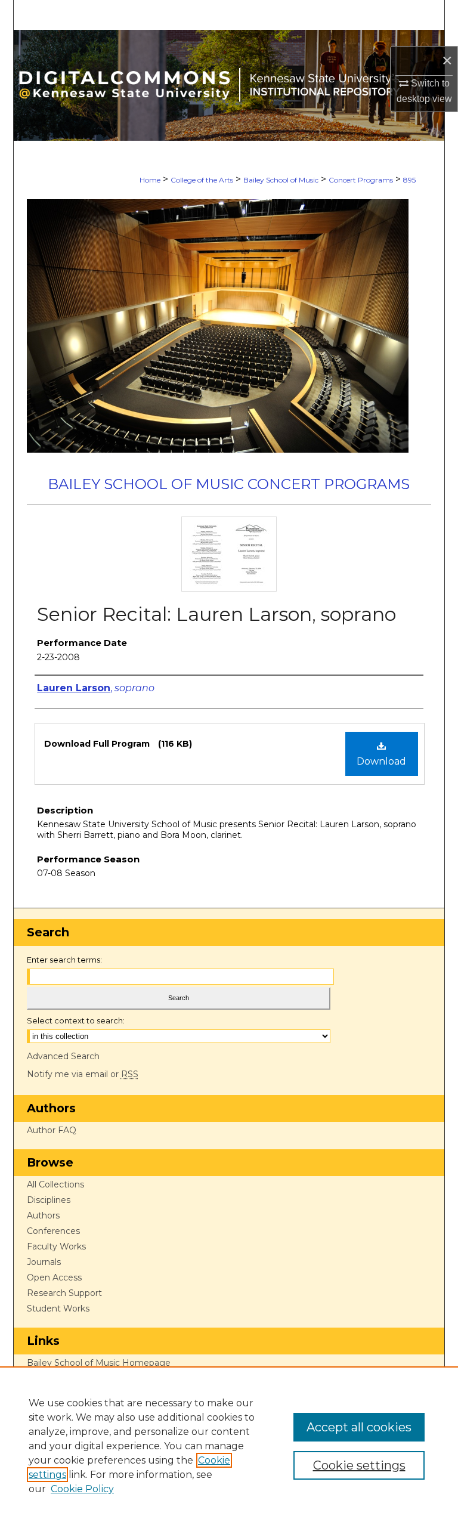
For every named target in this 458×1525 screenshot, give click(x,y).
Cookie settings (359, 1465)
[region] (229, 1445)
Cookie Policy (82, 1489)
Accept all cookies (359, 1427)
